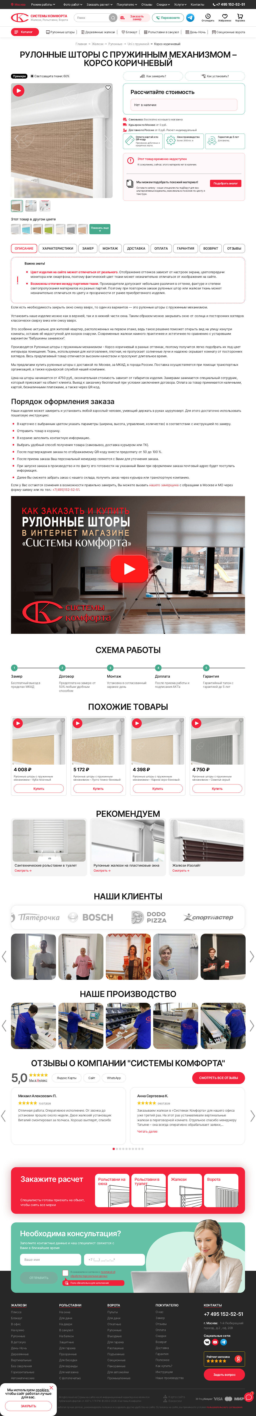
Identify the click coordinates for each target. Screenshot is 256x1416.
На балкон (66, 1336)
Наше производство (170, 1378)
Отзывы (146, 4)
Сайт (91, 1078)
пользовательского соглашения (224, 1407)
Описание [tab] (24, 248)
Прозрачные (68, 1354)
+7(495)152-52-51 (65, 490)
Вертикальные (21, 1360)
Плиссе (16, 1312)
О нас (159, 1312)
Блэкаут (131, 32)
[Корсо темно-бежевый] (83, 229)
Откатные (114, 1324)
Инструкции (164, 1372)
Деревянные (20, 1354)
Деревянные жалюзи (100, 32)
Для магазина (68, 1372)
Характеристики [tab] (57, 248)
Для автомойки (118, 1372)
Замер (160, 1318)
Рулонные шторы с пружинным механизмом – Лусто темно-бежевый (97, 778)
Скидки (162, 4)
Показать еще (100, 229)
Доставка (162, 1348)
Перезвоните (170, 18)
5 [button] (126, 1149)
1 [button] (114, 1149)
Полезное (163, 1360)
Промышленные (118, 1378)
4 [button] (123, 1149)
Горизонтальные (22, 1372)
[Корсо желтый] (38, 229)
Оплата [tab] (161, 248)
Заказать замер (137, 17)
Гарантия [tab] (185, 248)
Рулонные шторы (62, 32)
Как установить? (218, 76)
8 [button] (136, 1149)
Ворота (113, 1305)
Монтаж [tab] (110, 248)
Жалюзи (19, 1305)
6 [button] (130, 1149)
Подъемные (115, 1354)
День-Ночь (197, 32)
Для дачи (65, 1318)
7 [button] (133, 1149)
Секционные (116, 1360)
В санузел (66, 1330)
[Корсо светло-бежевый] (60, 229)
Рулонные (18, 1336)
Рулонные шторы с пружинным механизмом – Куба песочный (33, 778)
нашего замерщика (164, 485)
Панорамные (116, 1366)
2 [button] (117, 1149)
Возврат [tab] (210, 248)
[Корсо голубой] (27, 229)
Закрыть (28, 1406)
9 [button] (139, 1149)
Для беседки (68, 1360)
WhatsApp (114, 1078)
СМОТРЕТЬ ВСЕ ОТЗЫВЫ (218, 1078)
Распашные (115, 1348)
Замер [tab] (87, 248)
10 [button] (142, 1149)
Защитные (66, 1342)
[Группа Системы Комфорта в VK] (207, 1343)
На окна (64, 1312)
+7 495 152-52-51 (223, 1314)
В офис (16, 1324)
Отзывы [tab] (234, 248)
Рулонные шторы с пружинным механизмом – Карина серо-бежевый (156, 778)
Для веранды (68, 1366)
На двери (65, 1324)
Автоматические (23, 1378)
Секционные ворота (230, 32)
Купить (38, 789)
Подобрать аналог (226, 183)
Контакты (197, 4)
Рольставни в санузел (163, 32)
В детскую (18, 1342)
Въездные (114, 1336)
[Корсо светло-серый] (16, 229)
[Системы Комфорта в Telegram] (223, 1342)
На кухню (17, 1330)
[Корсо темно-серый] (72, 229)
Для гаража (67, 1348)
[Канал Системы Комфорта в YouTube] (215, 1343)
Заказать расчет (98, 4)
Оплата (161, 1330)
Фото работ (71, 4)
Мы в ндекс (38, 1080)
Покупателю (125, 4)
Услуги (179, 4)
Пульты (112, 1312)
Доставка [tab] (136, 248)
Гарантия (162, 1354)
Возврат (161, 1342)
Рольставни (70, 1305)
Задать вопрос (224, 1375)
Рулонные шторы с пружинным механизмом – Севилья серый (212, 778)
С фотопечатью (70, 1378)
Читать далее (147, 1131)
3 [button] (120, 1149)
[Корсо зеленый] (49, 229)
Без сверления (21, 1366)
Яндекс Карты (66, 1078)
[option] (62, 140)
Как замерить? (156, 76)
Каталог (27, 32)
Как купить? (164, 1366)
